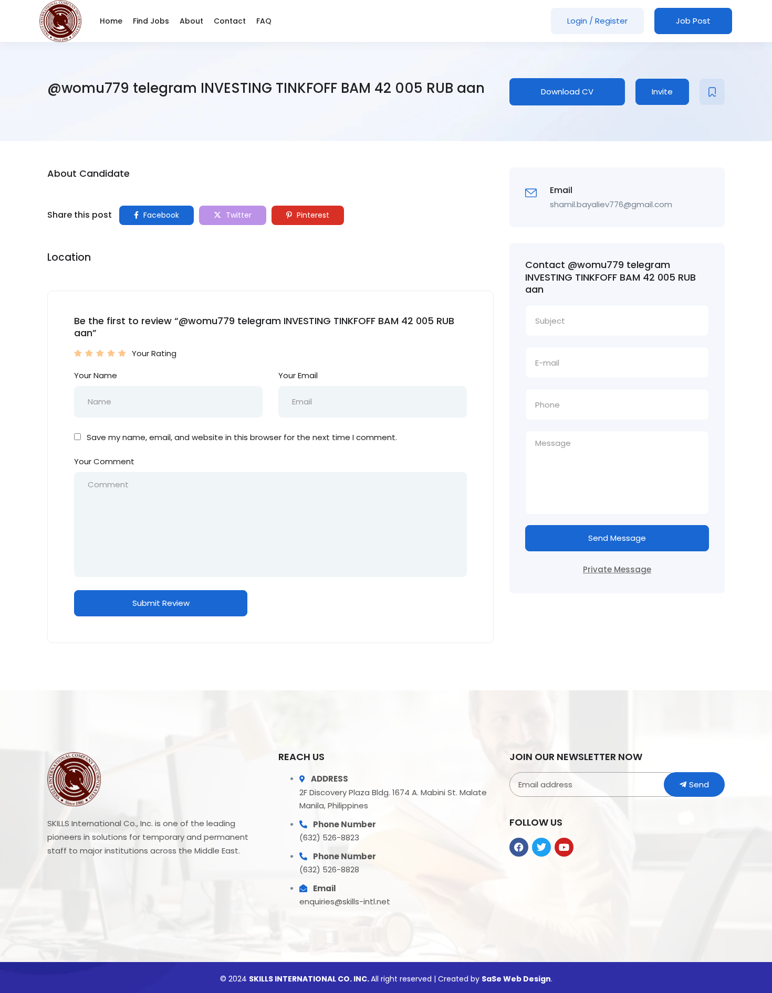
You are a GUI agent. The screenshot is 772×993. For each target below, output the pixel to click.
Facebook (160, 215)
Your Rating (154, 353)
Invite (662, 91)
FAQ (264, 21)
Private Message (617, 569)
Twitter (238, 215)
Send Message (617, 537)
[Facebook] (518, 847)
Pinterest (312, 215)
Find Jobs (151, 21)
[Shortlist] (712, 92)
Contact (230, 21)
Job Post (693, 20)
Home (111, 21)
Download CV (567, 91)
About (191, 21)
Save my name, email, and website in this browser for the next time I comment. (242, 437)
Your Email (298, 375)
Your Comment (104, 461)
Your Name (95, 375)
